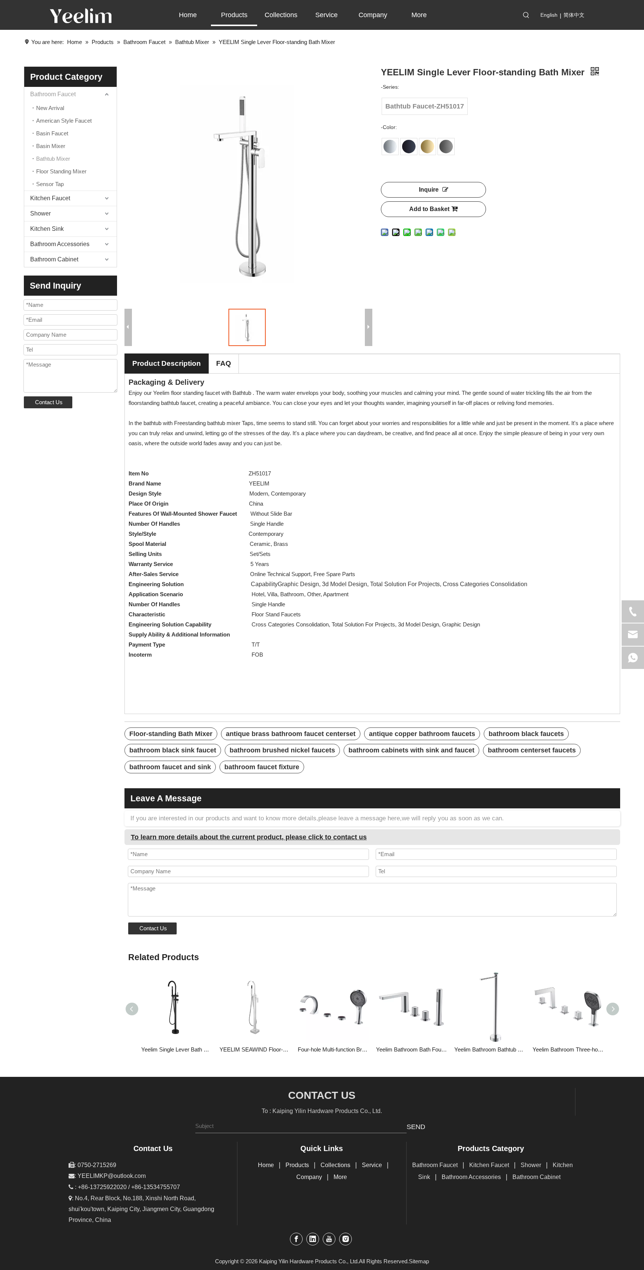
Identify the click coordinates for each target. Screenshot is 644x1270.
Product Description (166, 363)
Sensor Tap (50, 184)
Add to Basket (429, 209)
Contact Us (49, 402)
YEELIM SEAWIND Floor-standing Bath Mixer (255, 1049)
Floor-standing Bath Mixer (170, 734)
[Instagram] (345, 1239)
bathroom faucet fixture (261, 767)
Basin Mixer (50, 146)
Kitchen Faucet (50, 198)
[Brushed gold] (427, 146)
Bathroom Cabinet (54, 259)
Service (372, 1165)
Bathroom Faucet (53, 94)
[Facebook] (296, 1239)
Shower (40, 213)
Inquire (429, 189)
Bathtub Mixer (53, 158)
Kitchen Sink (47, 229)
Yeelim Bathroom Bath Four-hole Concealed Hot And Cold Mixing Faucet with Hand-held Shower (411, 1049)
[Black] (408, 146)
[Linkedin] (312, 1239)
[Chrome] (390, 146)
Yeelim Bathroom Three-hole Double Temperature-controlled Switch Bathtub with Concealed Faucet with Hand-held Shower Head (568, 1049)
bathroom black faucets (526, 734)
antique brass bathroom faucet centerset (291, 734)
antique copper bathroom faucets (422, 734)
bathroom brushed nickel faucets (282, 750)
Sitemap (419, 1261)
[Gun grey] (446, 146)
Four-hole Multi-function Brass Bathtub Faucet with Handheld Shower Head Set (333, 1049)
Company (309, 1177)
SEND (416, 1127)
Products (297, 1165)
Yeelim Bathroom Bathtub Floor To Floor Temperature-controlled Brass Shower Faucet (489, 1049)
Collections (335, 1165)
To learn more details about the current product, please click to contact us (249, 837)
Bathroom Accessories (59, 244)
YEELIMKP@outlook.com (112, 1176)
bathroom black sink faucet (172, 750)
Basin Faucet (52, 133)
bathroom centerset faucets (532, 750)
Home (266, 1165)
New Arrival (50, 108)
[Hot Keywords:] (526, 15)
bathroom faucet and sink (170, 767)
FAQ (223, 363)
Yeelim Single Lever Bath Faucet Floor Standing (176, 1049)
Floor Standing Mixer (61, 171)
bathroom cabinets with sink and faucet (411, 750)
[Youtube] (329, 1239)
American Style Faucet (64, 120)
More (340, 1177)
